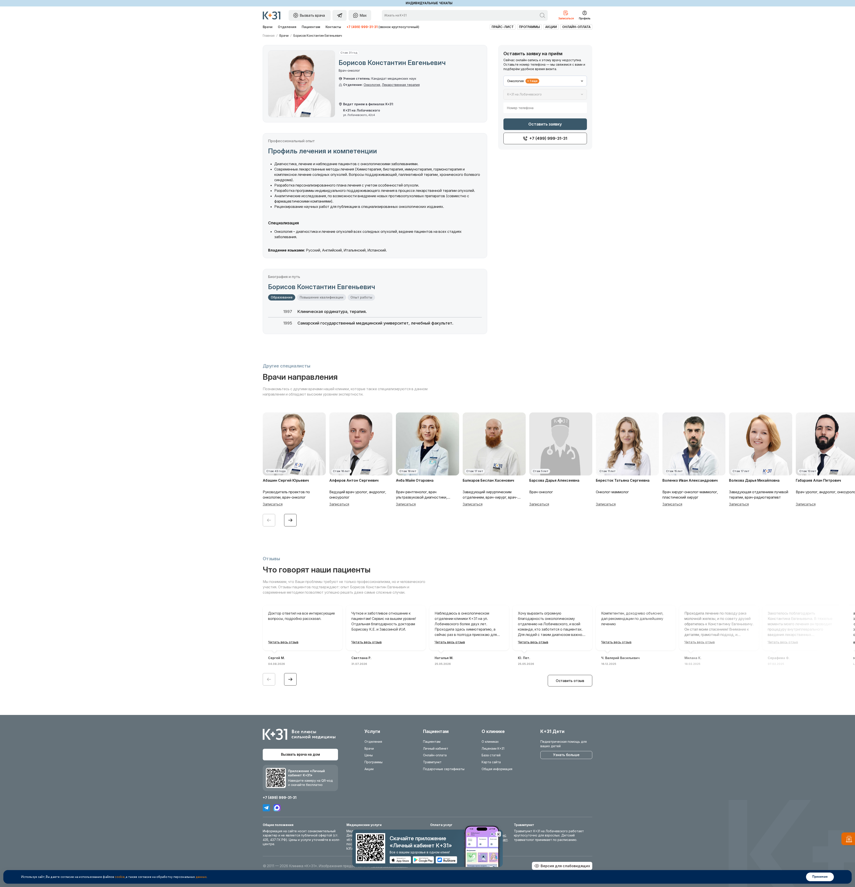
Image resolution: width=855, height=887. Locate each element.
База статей (491, 755)
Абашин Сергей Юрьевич (286, 480)
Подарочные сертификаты (443, 769)
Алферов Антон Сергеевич (354, 480)
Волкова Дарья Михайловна (754, 480)
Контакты (333, 27)
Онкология (372, 85)
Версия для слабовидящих (565, 866)
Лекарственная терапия (401, 85)
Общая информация (497, 769)
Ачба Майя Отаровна (415, 480)
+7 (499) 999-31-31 (362, 27)
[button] (290, 520)
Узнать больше (566, 755)
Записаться (273, 504)
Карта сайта (491, 762)
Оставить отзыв (570, 680)
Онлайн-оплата (576, 27)
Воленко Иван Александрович (690, 480)
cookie (120, 877)
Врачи (268, 27)
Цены (368, 755)
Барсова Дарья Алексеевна (554, 480)
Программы (529, 27)
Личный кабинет (435, 748)
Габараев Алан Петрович (818, 480)
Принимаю (820, 877)
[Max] (277, 807)
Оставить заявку (545, 124)
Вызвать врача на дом (300, 754)
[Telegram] (266, 807)
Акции (551, 27)
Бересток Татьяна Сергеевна (622, 480)
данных (201, 877)
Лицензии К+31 (493, 748)
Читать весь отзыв (283, 642)
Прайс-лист (503, 27)
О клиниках (490, 741)
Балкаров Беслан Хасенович (488, 480)
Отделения (287, 27)
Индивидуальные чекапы (429, 3)
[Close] (498, 834)
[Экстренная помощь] (848, 839)
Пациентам (311, 27)
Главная (269, 35)
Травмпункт (432, 762)
